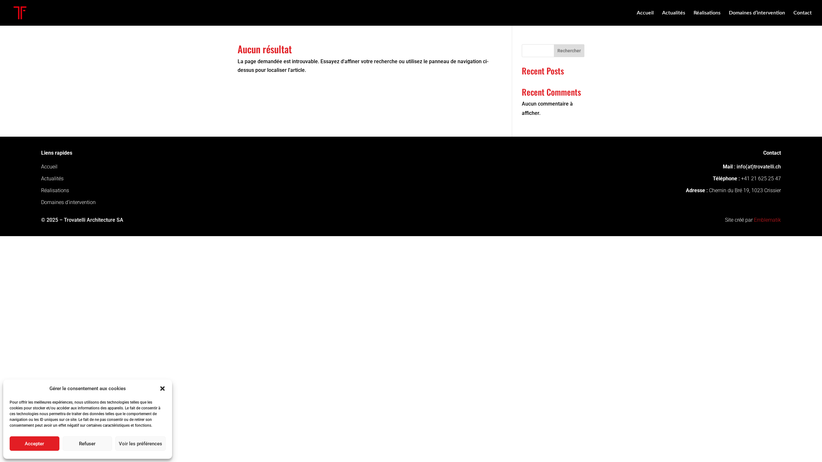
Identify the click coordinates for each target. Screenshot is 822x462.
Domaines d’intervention (757, 13)
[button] (162, 388)
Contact (802, 13)
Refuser (87, 444)
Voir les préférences (140, 444)
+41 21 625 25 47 (761, 178)
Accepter (34, 444)
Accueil (645, 13)
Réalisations (707, 13)
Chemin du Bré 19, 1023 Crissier (745, 190)
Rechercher (569, 50)
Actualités (673, 13)
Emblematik (767, 220)
